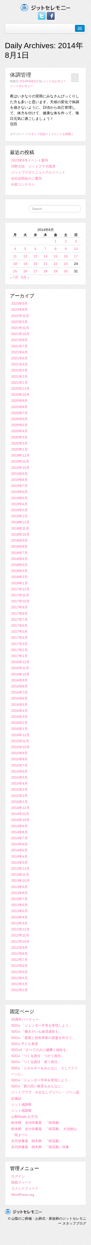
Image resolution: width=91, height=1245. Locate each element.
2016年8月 (19, 686)
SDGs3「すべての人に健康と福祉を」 (40, 1050)
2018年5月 (19, 565)
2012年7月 (19, 960)
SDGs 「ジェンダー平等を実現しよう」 (41, 1025)
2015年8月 (19, 759)
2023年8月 (19, 309)
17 (76, 256)
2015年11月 (20, 741)
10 (76, 249)
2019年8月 (19, 480)
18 (15, 264)
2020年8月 (19, 407)
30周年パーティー (25, 1019)
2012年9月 (19, 947)
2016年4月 (19, 711)
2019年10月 (20, 468)
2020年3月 (19, 437)
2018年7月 (19, 553)
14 (45, 256)
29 (56, 271)
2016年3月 (19, 717)
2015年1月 (19, 802)
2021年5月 (19, 358)
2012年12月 (20, 929)
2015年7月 (19, 765)
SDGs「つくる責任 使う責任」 (36, 1062)
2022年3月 (19, 322)
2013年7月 (19, 899)
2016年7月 (19, 692)
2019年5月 (19, 498)
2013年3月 (19, 923)
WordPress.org (22, 1195)
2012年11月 (20, 935)
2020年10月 (20, 395)
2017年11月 (20, 595)
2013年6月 (19, 905)
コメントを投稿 (61, 134)
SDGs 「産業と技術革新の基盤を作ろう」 (43, 1038)
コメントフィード (24, 1188)
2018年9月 (19, 540)
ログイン (18, 1176)
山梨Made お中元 (24, 1116)
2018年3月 (19, 571)
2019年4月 (19, 504)
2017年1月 (19, 656)
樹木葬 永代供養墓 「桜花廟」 (36, 1122)
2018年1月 (19, 583)
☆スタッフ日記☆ (37, 134)
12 (25, 256)
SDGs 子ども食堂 (24, 1044)
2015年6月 (19, 771)
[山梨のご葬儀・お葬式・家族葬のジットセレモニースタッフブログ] (45, 7)
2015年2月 (19, 796)
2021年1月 (19, 382)
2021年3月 (19, 370)
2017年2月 (19, 650)
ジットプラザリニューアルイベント (38, 172)
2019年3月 (19, 510)
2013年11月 (20, 874)
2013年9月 (19, 887)
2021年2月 (19, 376)
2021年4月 (19, 364)
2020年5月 (19, 425)
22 (56, 264)
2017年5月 (19, 631)
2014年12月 (20, 808)
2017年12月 (20, 589)
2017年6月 (19, 625)
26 (25, 271)
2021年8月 (19, 340)
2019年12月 (20, 455)
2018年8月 (19, 546)
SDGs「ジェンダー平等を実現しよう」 (41, 1080)
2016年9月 (19, 680)
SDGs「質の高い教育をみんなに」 (37, 1086)
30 (66, 271)
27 (35, 271)
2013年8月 (19, 893)
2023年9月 (19, 303)
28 (45, 271)
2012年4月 (19, 978)
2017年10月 (20, 601)
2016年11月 (20, 668)
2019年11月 (20, 461)
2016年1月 (19, 729)
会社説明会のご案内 (26, 178)
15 (56, 256)
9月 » (25, 277)
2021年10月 (20, 334)
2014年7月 (19, 838)
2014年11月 (20, 814)
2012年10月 (20, 941)
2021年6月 (19, 352)
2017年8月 (19, 613)
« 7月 (14, 277)
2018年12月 (20, 522)
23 (66, 264)
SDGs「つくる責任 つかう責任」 (37, 1056)
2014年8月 (19, 832)
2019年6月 (19, 492)
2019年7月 (19, 486)
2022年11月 (20, 316)
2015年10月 (20, 747)
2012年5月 (19, 972)
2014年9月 (19, 826)
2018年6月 (19, 559)
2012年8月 (19, 954)
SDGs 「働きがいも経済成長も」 (36, 1031)
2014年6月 (19, 844)
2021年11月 (20, 328)
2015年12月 (20, 735)
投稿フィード (21, 1182)
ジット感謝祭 (21, 1104)
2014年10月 (20, 820)
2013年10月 (20, 880)
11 (15, 256)
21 (45, 264)
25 (15, 271)
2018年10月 (20, 534)
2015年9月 (19, 753)
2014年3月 (19, 862)
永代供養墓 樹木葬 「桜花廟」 (36, 1141)
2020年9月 (19, 401)
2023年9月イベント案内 (29, 160)
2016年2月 (19, 723)
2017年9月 (19, 607)
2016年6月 (19, 698)
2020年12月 (20, 388)
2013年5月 (19, 911)
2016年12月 (20, 662)
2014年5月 (19, 850)
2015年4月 (19, 783)
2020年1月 (19, 449)
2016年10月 (20, 674)
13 (35, 256)
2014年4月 (19, 856)
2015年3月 (19, 789)
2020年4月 (19, 431)
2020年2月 (19, 443)
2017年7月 (19, 619)
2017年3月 (19, 644)
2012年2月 (19, 990)
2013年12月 (20, 868)
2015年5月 (19, 777)
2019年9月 (19, 474)
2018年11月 (20, 528)
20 (35, 264)
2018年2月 (19, 577)
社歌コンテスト (23, 184)
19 (25, 264)
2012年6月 (19, 966)
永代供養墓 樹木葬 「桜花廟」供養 (40, 1147)
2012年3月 (19, 984)
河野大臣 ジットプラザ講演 (33, 166)
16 (66, 256)
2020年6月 (19, 419)
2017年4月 (19, 637)
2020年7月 (19, 413)
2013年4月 (19, 917)
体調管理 (20, 75)
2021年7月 (19, 346)
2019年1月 (19, 516)
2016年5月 (19, 705)
